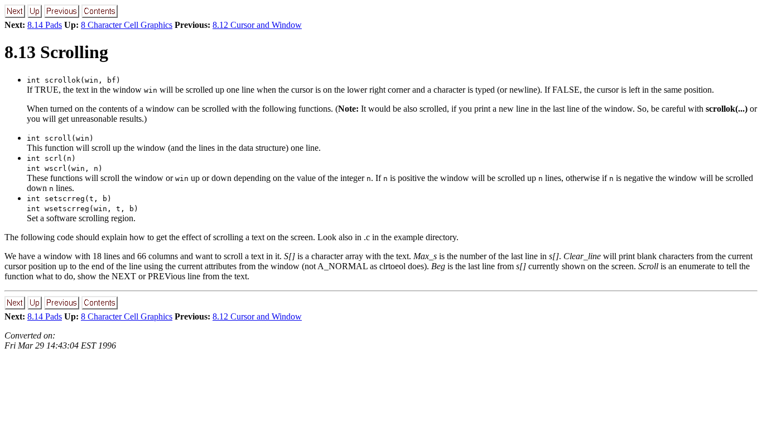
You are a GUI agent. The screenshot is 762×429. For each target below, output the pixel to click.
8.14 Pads (44, 25)
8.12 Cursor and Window (257, 25)
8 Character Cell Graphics (126, 25)
